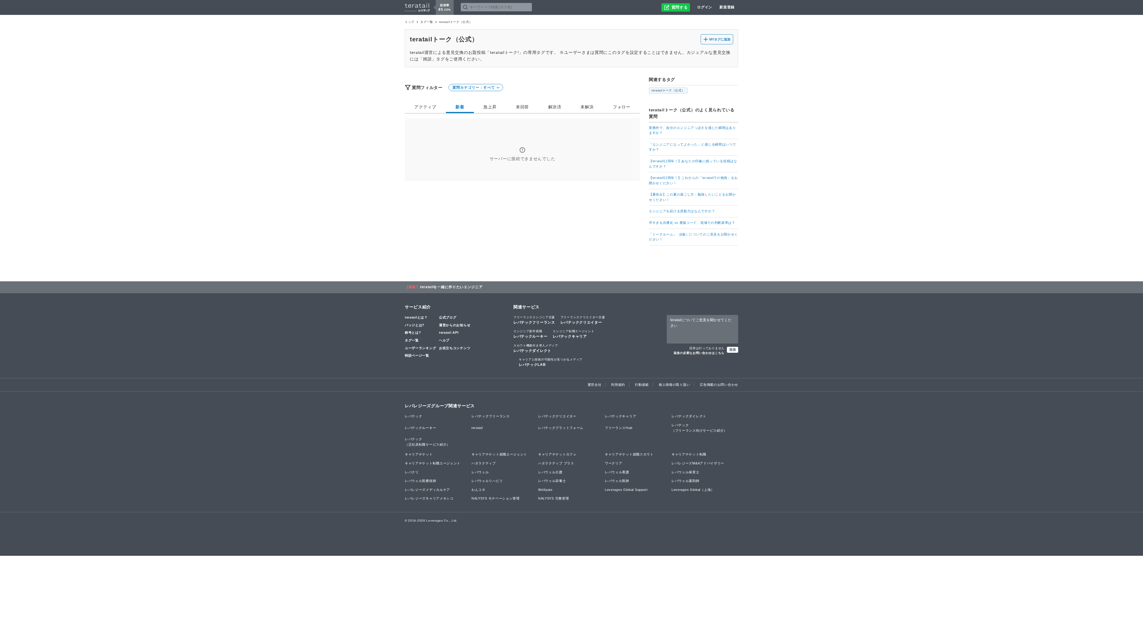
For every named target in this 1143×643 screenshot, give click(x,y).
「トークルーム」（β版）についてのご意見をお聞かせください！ (693, 236)
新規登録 (727, 7)
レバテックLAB (551, 362)
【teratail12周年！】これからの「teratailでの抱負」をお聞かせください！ (693, 180)
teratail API (448, 332)
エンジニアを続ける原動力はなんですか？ (682, 211)
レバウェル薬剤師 (685, 481)
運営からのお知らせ (454, 325)
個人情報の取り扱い (674, 384)
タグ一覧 (426, 22)
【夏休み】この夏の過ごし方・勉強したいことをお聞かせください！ (692, 197)
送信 (732, 349)
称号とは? (413, 332)
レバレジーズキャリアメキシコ (429, 498)
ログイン (704, 7)
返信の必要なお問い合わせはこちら (699, 353)
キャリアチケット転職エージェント (432, 463)
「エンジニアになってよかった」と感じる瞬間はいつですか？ (692, 147)
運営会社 (595, 384)
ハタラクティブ (483, 463)
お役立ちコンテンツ (454, 348)
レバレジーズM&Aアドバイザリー (698, 463)
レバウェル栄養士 (552, 481)
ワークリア (613, 463)
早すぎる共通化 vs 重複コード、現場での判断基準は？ (692, 222)
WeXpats (545, 489)
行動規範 (642, 384)
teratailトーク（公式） (668, 90)
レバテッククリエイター (582, 320)
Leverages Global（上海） (693, 489)
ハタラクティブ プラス (556, 463)
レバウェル (480, 472)
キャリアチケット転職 (689, 454)
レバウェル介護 (550, 472)
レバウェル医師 (617, 481)
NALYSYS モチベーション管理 (495, 498)
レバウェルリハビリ (487, 481)
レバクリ (412, 472)
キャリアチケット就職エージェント (499, 454)
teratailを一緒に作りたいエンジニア (451, 287)
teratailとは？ (416, 317)
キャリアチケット (419, 454)
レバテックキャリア (573, 334)
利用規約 (618, 384)
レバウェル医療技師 (420, 481)
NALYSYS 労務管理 (553, 498)
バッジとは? (414, 325)
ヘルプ (444, 340)
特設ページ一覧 (417, 355)
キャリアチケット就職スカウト (629, 454)
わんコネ (478, 489)
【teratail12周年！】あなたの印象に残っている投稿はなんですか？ (693, 163)
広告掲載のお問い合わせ (719, 384)
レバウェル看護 (617, 472)
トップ (409, 22)
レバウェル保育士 (685, 472)
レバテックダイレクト (535, 348)
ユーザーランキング (420, 348)
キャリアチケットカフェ (557, 454)
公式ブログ (448, 317)
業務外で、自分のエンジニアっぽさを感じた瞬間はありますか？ (692, 130)
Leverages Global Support (626, 489)
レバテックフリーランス (534, 320)
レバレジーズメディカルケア (427, 489)
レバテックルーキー (530, 334)
